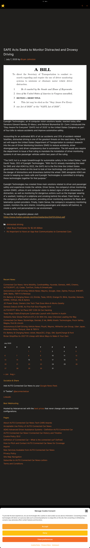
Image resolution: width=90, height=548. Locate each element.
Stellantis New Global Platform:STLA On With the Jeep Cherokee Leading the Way (40, 317)
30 (41, 368)
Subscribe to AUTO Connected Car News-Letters (25, 460)
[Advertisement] (45, 26)
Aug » (12, 374)
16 (41, 360)
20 (5, 364)
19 (76, 360)
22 (29, 364)
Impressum (55, 545)
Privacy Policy (46, 545)
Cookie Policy (35, 545)
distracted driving (15, 224)
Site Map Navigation (13, 457)
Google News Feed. (48, 386)
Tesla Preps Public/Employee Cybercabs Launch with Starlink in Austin (35, 313)
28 (17, 368)
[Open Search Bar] (82, 6)
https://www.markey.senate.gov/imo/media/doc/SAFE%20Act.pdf (34, 217)
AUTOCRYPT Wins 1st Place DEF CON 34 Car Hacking (28, 310)
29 (29, 368)
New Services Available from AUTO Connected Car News (29, 450)
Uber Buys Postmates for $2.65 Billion (25, 228)
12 (76, 355)
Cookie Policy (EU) (12, 436)
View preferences (45, 539)
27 (5, 368)
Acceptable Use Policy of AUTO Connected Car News (27, 426)
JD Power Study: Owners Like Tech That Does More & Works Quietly (34, 303)
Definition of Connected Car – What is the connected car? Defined (33, 440)
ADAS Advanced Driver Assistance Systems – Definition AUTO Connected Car (38, 429)
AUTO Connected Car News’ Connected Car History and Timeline (33, 433)
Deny (45, 533)
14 (17, 360)
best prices (39, 408)
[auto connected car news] (3, 6)
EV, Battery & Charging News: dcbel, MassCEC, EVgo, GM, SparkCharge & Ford (39, 333)
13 (5, 360)
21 (17, 364)
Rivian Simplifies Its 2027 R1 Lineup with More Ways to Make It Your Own (36, 336)
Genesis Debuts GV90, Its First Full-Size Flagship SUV (27, 306)
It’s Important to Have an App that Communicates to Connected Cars (39, 231)
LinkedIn (7, 397)
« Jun (6, 374)
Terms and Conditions (13, 463)
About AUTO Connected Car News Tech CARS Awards (28, 423)
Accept (45, 526)
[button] (86, 511)
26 (76, 364)
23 (41, 364)
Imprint (7, 446)
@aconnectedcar (21, 391)
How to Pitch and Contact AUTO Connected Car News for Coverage (34, 443)
